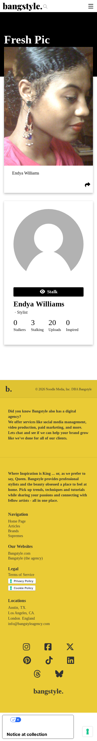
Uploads (54, 330)
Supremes (15, 536)
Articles (14, 526)
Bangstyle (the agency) (25, 558)
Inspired (72, 330)
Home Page (17, 521)
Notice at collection (27, 734)
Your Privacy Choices (43, 719)
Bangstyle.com (19, 553)
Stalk (51, 291)
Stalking (37, 330)
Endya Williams (25, 173)
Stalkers (19, 330)
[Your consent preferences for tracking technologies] (87, 731)
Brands (13, 531)
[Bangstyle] (23, 7)
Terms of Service (21, 575)
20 (52, 322)
